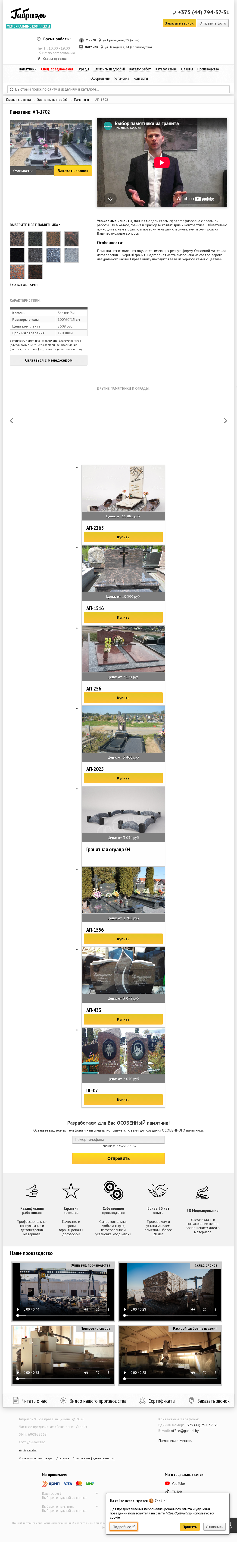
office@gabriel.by (185, 1430)
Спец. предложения (57, 69)
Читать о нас (34, 1400)
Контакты (141, 78)
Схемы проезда (55, 59)
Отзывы (187, 69)
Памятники (81, 100)
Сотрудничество (32, 1442)
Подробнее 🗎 (123, 1526)
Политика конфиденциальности (94, 1458)
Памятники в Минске (174, 1440)
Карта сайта (30, 1450)
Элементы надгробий (52, 100)
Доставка (62, 1458)
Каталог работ (140, 69)
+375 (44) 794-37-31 (204, 12)
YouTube (178, 1483)
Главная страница (18, 100)
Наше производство (31, 1253)
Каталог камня (166, 69)
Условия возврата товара (36, 1458)
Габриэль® (28, 15)
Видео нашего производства (97, 1400)
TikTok (177, 1491)
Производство (208, 69)
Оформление (100, 78)
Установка (121, 78)
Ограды (83, 69)
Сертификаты (162, 1400)
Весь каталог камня (24, 284)
